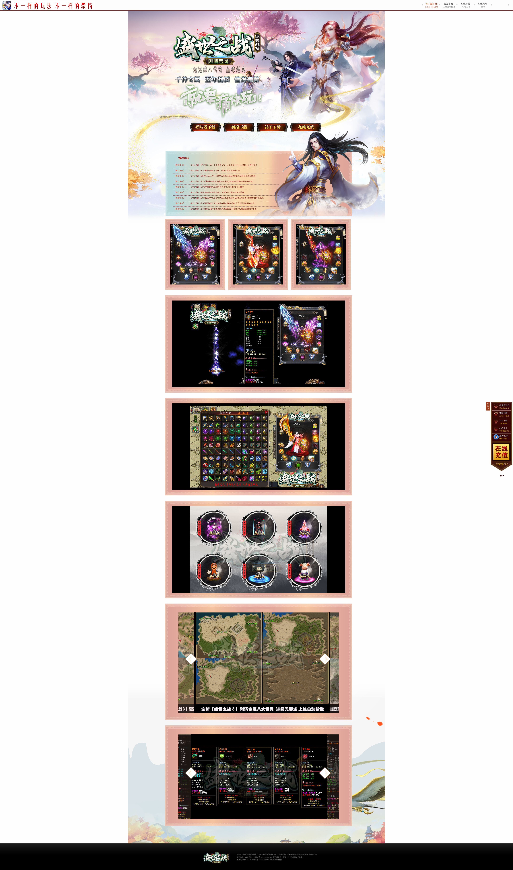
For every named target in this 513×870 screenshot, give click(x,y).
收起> (488, 406)
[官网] (216, 857)
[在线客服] (482, 5)
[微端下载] (448, 5)
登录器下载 (205, 127)
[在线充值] (465, 5)
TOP (502, 476)
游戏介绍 (183, 158)
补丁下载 (272, 127)
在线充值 (305, 127)
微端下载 (239, 127)
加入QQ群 (503, 437)
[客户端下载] (431, 5)
